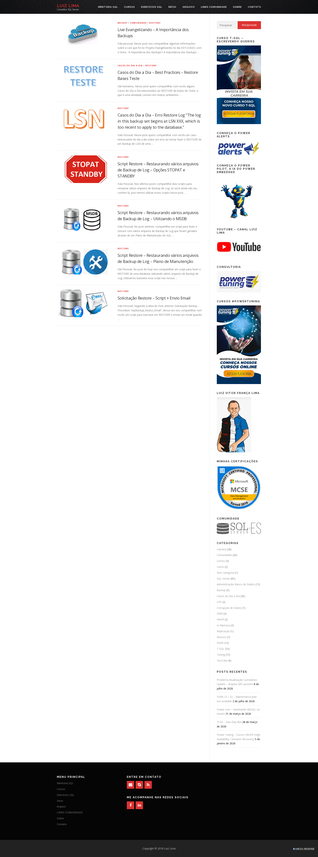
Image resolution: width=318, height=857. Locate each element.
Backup (122, 22)
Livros (220, 567)
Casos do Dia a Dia (130, 65)
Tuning (221, 654)
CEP (219, 602)
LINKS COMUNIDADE (214, 7)
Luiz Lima (68, 5)
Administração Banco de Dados (236, 584)
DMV (220, 613)
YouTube (222, 660)
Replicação (223, 631)
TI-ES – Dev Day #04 (229, 722)
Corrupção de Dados (229, 608)
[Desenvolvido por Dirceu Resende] (304, 849)
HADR (220, 619)
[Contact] (130, 785)
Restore (154, 22)
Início (172, 7)
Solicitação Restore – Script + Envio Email (154, 298)
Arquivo (189, 7)
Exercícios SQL (151, 7)
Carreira (221, 549)
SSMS (220, 643)
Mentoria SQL (108, 7)
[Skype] (139, 785)
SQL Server (223, 578)
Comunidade (138, 22)
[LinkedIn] (139, 805)
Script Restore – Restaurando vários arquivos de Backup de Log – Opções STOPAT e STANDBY (158, 170)
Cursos (129, 7)
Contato (254, 7)
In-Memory (223, 625)
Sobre (237, 7)
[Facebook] (130, 805)
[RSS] (148, 785)
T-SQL (220, 648)
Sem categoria (225, 572)
